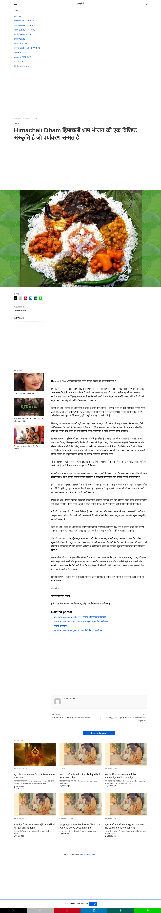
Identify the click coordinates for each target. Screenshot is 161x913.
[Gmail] (65, 636)
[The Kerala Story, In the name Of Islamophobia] (29, 407)
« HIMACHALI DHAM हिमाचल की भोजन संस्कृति (71, 718)
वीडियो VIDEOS (19, 39)
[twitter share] (15, 298)
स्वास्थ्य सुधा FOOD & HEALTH (25, 25)
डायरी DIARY (18, 16)
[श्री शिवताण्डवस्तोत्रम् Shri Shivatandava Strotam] (35, 754)
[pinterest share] (25, 298)
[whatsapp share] (35, 298)
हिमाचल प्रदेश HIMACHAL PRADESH (27, 48)
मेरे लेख (35, 118)
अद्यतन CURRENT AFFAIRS (24, 30)
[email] (40, 910)
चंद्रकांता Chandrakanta (24, 393)
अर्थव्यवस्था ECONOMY (22, 57)
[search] (145, 3)
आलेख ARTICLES (20, 43)
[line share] (40, 298)
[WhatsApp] (61, 636)
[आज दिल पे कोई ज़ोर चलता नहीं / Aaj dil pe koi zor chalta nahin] (35, 804)
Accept (93, 904)
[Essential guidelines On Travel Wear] (29, 434)
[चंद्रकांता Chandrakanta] (29, 382)
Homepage (18, 118)
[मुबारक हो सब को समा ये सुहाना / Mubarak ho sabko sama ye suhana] (126, 804)
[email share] (20, 298)
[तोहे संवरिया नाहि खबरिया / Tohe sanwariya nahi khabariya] (126, 754)
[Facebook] (53, 636)
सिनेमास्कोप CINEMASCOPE (24, 21)
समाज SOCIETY (20, 62)
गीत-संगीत (62, 768)
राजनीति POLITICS (21, 53)
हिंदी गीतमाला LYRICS (21, 66)
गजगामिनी (27, 118)
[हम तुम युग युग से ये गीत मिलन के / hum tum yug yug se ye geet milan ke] (80, 804)
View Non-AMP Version (88, 854)
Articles (17, 124)
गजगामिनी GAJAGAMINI (22, 34)
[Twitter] (57, 636)
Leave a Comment (99, 733)
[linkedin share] (30, 298)
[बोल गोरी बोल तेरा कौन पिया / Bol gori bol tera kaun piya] (80, 754)
